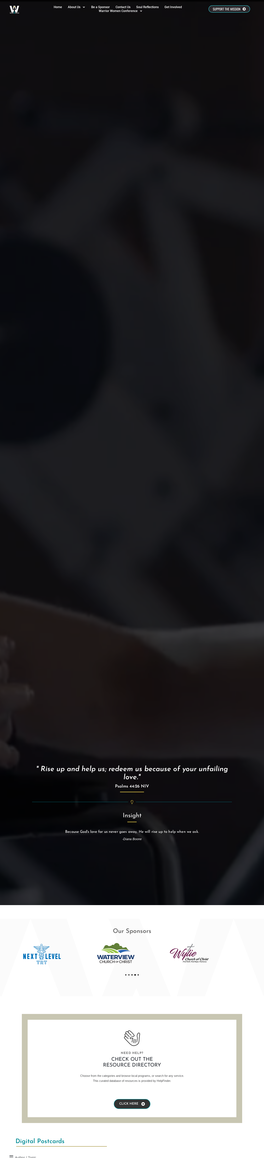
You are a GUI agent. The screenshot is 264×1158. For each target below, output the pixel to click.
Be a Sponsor (100, 7)
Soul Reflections (147, 7)
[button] (125, 975)
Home (58, 7)
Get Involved (173, 7)
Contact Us (123, 7)
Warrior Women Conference (118, 11)
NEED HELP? (132, 1053)
